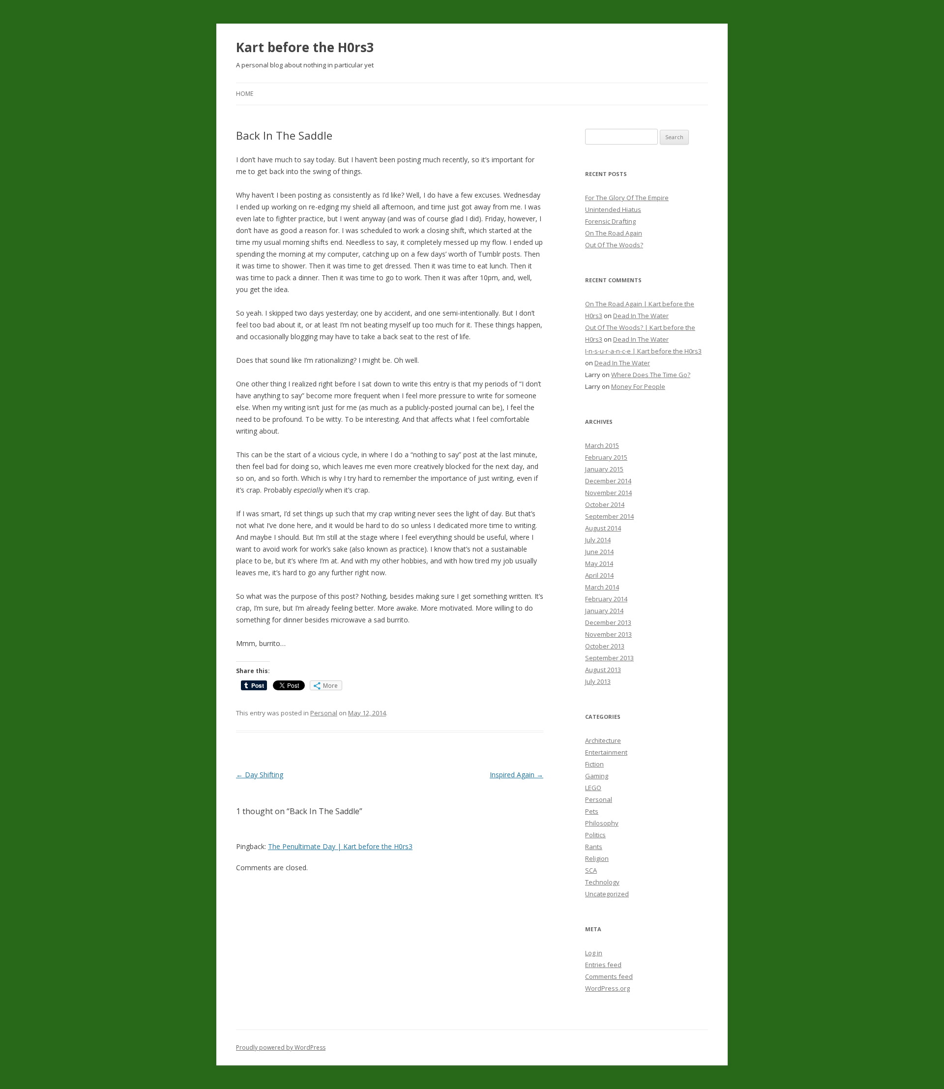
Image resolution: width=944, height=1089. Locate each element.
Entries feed (603, 964)
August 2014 (603, 528)
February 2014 (606, 598)
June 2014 (599, 551)
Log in (593, 952)
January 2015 (604, 469)
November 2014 (608, 492)
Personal (323, 712)
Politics (595, 834)
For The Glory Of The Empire (627, 197)
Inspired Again (516, 774)
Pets (591, 811)
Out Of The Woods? (614, 244)
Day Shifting (259, 774)
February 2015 (606, 457)
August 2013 (603, 669)
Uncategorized (607, 893)
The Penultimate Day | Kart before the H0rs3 (340, 846)
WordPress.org (607, 988)
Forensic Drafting (610, 221)
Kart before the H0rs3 (305, 47)
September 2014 (609, 516)
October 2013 (604, 646)
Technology (602, 882)
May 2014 (599, 563)
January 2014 (604, 610)
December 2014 (608, 480)
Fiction (594, 764)
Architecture (603, 740)
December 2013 (608, 622)
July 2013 (598, 681)
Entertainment (606, 752)
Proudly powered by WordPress (280, 1047)
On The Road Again (613, 233)
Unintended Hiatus (613, 209)
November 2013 (608, 634)
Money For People (638, 386)
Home (244, 93)
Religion (597, 858)
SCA (591, 870)
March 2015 (602, 445)
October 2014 (604, 504)
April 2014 (599, 575)
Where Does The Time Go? (650, 374)
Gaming (596, 775)
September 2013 (609, 657)
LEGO (593, 787)
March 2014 (602, 587)
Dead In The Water (641, 315)
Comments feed (609, 976)
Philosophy (602, 823)
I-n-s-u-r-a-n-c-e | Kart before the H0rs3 (643, 351)
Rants (593, 846)
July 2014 (598, 539)
